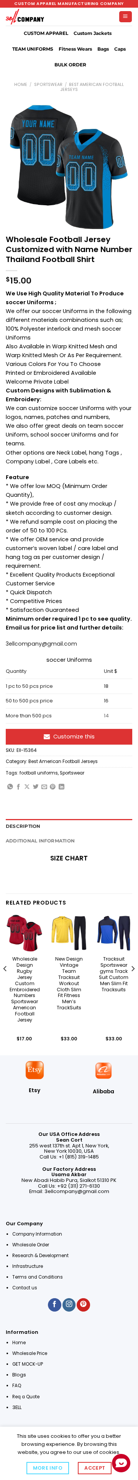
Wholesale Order (30, 1245)
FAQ (16, 1386)
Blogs (19, 1374)
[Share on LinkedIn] (61, 787)
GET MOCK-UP (27, 1364)
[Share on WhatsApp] (10, 787)
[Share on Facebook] (18, 787)
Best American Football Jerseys (92, 87)
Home (20, 84)
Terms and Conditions (37, 1277)
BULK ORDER (70, 65)
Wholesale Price (29, 1353)
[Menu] (125, 17)
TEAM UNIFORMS (32, 49)
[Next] (132, 984)
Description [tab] (23, 826)
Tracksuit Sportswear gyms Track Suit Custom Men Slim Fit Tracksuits (113, 974)
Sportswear (48, 84)
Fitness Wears (75, 49)
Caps (120, 49)
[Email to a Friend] (44, 787)
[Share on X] (27, 787)
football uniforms (39, 773)
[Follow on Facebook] (54, 1305)
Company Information (37, 1234)
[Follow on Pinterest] (83, 1305)
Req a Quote (26, 1397)
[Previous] (5, 984)
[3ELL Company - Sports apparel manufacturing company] (25, 17)
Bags (103, 49)
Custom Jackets (93, 33)
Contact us (25, 1288)
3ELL (16, 1407)
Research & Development (41, 1256)
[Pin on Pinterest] (53, 787)
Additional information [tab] (40, 841)
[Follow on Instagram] (69, 1305)
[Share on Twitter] (36, 787)
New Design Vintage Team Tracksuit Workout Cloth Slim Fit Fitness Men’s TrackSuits (69, 983)
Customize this (74, 736)
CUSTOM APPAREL (46, 33)
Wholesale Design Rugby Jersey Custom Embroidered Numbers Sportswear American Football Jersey (25, 989)
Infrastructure (27, 1266)
